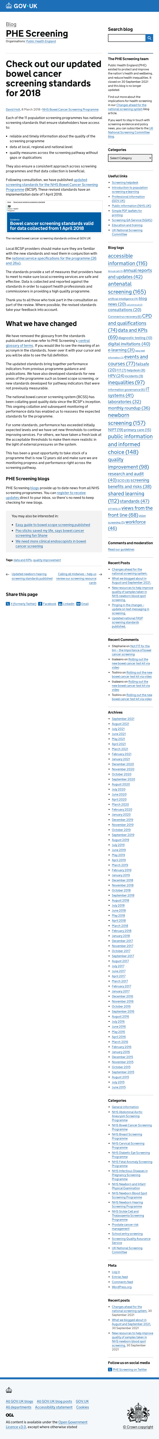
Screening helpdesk (125, 182)
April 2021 (119, 744)
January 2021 (121, 759)
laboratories (124, 401)
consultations (124, 309)
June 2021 (119, 734)
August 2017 (120, 961)
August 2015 (120, 1077)
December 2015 (122, 1057)
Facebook (49, 604)
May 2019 (118, 855)
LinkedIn (68, 604)
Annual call (115, 271)
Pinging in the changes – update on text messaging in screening (130, 609)
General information (125, 1107)
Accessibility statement (54, 1407)
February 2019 (121, 870)
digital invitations (129, 344)
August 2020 (121, 784)
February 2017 (121, 986)
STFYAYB (114, 508)
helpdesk (136, 370)
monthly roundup (129, 408)
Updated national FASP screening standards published (127, 622)
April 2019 (119, 860)
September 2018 (123, 895)
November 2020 (123, 769)
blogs (34, 488)
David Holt (13, 109)
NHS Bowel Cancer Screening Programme (70, 109)
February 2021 (121, 754)
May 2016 (118, 1032)
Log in (116, 1272)
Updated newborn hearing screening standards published (32, 576)
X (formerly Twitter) (23, 604)
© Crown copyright (138, 1427)
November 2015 (122, 1062)
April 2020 (119, 799)
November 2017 (122, 946)
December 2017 (122, 941)
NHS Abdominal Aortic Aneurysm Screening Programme (127, 1116)
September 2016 (123, 1011)
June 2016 (119, 1026)
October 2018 (121, 890)
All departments (18, 1407)
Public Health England (41, 41)
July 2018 (118, 905)
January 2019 (121, 875)
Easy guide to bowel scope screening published (53, 524)
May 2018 (118, 915)
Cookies (82, 1407)
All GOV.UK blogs (19, 1401)
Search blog (120, 29)
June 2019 (119, 850)
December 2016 (122, 996)
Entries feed (120, 1277)
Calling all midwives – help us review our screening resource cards (76, 578)
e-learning (121, 350)
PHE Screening (37, 33)
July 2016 (118, 1021)
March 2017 (120, 981)
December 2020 (123, 764)
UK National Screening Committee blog (130, 132)
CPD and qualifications (130, 323)
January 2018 (121, 936)
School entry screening (127, 1234)
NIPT (115, 429)
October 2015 (121, 1067)
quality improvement (47, 560)
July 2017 (118, 966)
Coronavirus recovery (125, 316)
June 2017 (118, 971)
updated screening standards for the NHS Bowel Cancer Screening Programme (52, 185)
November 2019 (123, 825)
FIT (121, 370)
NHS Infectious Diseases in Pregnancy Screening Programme (130, 1175)
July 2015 (118, 1082)
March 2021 (120, 749)
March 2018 (120, 926)
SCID (123, 481)
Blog (11, 24)
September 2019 (123, 835)
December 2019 (122, 820)
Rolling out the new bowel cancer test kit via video (131, 663)
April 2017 (118, 976)
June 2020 (119, 794)
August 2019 (120, 840)
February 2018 (121, 931)
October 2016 (121, 1006)
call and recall (134, 304)
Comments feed (122, 1282)
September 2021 (123, 719)
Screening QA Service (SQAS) (132, 220)
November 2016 (123, 1001)
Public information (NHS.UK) (131, 206)
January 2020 (121, 814)
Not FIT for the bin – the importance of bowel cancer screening (131, 650)
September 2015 (123, 1072)
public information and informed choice (130, 444)
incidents (134, 376)
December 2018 (122, 880)
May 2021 (118, 739)
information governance (126, 389)
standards (134, 501)
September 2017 (123, 956)
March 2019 (120, 865)
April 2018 (119, 920)
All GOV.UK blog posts (54, 1401)
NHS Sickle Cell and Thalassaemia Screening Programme (128, 1215)
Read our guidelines (121, 549)
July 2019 (118, 845)
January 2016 (121, 1052)
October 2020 (121, 774)
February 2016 (121, 1047)
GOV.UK (82, 1401)
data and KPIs (23, 560)
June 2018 (119, 910)
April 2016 (119, 1037)
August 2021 (120, 724)
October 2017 (121, 951)
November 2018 (123, 885)
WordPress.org (122, 1287)
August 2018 (120, 900)
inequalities (126, 382)
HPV (116, 375)
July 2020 (118, 789)
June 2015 (119, 1087)
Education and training (127, 225)
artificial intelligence (123, 299)
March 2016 (120, 1042)
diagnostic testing (135, 338)
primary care (137, 429)
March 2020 (120, 804)
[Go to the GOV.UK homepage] (21, 5)
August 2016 (120, 1016)
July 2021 (118, 729)
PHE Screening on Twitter (130, 1369)
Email (85, 604)
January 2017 (121, 991)
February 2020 (122, 809)
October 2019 (121, 830)
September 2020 (123, 779)
